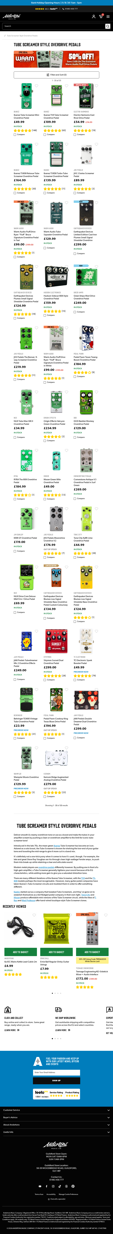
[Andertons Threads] (66, 1186)
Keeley (17, 892)
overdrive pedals (46, 867)
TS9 (83, 878)
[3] (93, 189)
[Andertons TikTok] (59, 1186)
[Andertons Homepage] (12, 16)
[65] (64, 130)
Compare (21, 135)
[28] (64, 676)
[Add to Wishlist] (36, 86)
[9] (93, 372)
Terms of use (39, 1194)
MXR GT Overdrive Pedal (25, 538)
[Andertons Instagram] (53, 1186)
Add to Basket (20, 951)
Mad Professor (28, 901)
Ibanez (57, 846)
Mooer (17, 898)
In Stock (18, 126)
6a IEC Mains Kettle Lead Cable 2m (20, 962)
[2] (63, 437)
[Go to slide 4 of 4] (60, 1038)
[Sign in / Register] (94, 16)
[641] (60, 977)
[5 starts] (22, 253)
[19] (93, 130)
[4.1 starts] (82, 372)
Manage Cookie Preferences (68, 1194)
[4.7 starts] (82, 130)
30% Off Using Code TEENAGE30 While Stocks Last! (92, 960)
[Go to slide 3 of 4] (58, 1038)
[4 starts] (22, 495)
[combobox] (56, 26)
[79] (94, 676)
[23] (64, 792)
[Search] (107, 26)
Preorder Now (81, 672)
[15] (63, 311)
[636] (25, 974)
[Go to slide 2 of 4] (55, 1038)
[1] (33, 253)
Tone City (85, 895)
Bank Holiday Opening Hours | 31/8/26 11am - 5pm (56, 2)
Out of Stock (50, 549)
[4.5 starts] (52, 436)
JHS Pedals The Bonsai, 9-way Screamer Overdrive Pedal (25, 360)
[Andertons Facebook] (46, 1186)
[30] (34, 189)
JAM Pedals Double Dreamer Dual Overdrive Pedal (85, 722)
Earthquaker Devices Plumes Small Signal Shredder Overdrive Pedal (26, 299)
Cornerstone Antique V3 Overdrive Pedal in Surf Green (85, 483)
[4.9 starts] (52, 130)
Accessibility (51, 1194)
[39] (94, 553)
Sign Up (56, 1081)
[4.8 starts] (22, 130)
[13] (63, 495)
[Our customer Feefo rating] (56, 1094)
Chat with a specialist (57, 1199)
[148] (34, 130)
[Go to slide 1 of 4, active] (52, 1038)
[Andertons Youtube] (40, 1186)
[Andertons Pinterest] (73, 1186)
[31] (34, 734)
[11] (63, 189)
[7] (63, 553)
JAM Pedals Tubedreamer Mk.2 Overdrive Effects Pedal (25, 663)
